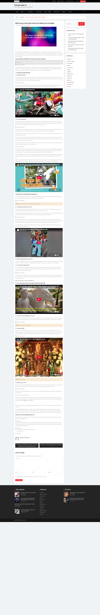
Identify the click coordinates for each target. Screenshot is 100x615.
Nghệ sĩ (64, 11)
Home (17, 11)
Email (33, 472)
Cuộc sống (30, 11)
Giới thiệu (54, 1)
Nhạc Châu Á (56, 11)
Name (16, 472)
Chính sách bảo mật (70, 1)
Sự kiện (70, 11)
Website (49, 472)
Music (22, 11)
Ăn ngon (69, 59)
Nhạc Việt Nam (71, 82)
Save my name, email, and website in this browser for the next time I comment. (32, 476)
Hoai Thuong (27, 25)
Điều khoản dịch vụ (61, 1)
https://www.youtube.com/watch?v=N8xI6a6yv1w (24, 280)
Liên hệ (77, 1)
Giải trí (69, 65)
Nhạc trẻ (69, 80)
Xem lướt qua (18, 62)
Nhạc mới (70, 78)
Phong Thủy (38, 11)
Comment (17, 458)
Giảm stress (70, 67)
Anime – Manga (47, 11)
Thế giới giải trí (20, 5)
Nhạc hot (70, 76)
